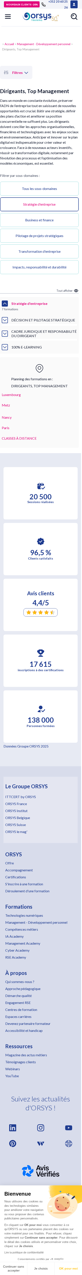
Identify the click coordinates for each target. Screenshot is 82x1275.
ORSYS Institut (16, 811)
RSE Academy (15, 957)
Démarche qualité (18, 995)
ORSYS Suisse (15, 825)
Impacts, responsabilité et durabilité (39, 267)
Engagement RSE (18, 1002)
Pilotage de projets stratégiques (39, 236)
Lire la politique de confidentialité (24, 1252)
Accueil (9, 44)
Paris (5, 428)
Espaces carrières (18, 1016)
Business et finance (39, 220)
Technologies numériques (24, 915)
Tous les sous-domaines (39, 188)
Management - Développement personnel (43, 44)
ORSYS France (16, 804)
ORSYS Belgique (17, 818)
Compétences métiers (21, 929)
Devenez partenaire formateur (28, 1023)
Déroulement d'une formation (27, 891)
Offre (9, 863)
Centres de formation (21, 1009)
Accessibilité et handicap (24, 1030)
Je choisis (41, 1268)
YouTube (12, 1076)
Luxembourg (11, 395)
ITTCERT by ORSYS (20, 797)
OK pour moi (68, 1268)
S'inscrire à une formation (24, 884)
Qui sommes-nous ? (19, 982)
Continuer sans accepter (13, 1268)
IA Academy (14, 936)
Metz (6, 405)
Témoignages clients (20, 1062)
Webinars (12, 1069)
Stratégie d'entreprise (39, 204)
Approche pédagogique (22, 989)
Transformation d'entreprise (39, 251)
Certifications (15, 877)
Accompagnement (19, 870)
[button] (8, 16)
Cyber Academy (17, 950)
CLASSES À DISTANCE (19, 438)
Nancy (7, 417)
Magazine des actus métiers (26, 1055)
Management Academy (22, 943)
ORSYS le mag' (16, 832)
